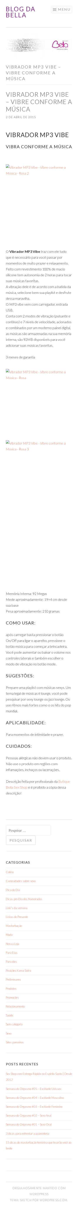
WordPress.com (53, 1200)
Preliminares (13, 979)
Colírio (10, 872)
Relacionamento (15, 1006)
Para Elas (12, 952)
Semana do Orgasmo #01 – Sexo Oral (29, 1124)
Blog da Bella (21, 12)
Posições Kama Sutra (18, 970)
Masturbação (14, 926)
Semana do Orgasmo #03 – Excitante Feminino (34, 1106)
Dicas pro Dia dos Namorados (24, 899)
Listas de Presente (17, 917)
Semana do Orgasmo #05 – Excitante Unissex (33, 1089)
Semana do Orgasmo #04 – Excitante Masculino (35, 1097)
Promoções (12, 997)
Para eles (11, 961)
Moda (9, 934)
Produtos (11, 988)
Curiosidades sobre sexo (21, 881)
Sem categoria (14, 1024)
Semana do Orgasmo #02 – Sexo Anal (28, 1115)
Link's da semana (16, 908)
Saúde (9, 1015)
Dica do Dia (13, 890)
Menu (64, 9)
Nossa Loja (12, 944)
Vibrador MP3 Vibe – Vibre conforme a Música (39, 102)
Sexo (8, 1033)
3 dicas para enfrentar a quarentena (27, 1133)
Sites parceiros (15, 1042)
